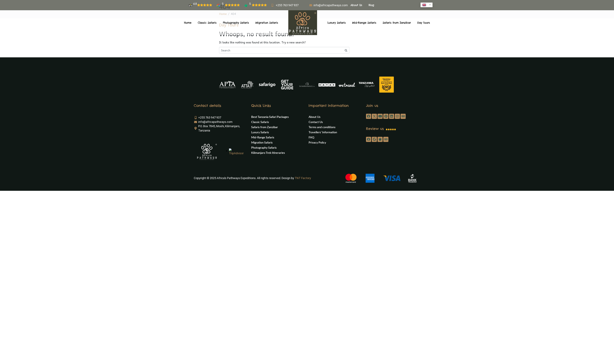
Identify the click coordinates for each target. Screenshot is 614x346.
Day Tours (423, 22)
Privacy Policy (317, 142)
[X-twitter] (374, 116)
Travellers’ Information (323, 132)
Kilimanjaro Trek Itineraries (268, 153)
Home (187, 22)
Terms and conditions (322, 127)
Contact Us (316, 122)
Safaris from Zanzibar (397, 22)
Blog (371, 5)
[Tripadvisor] (403, 116)
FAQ (311, 137)
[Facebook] (368, 116)
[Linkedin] (391, 116)
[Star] (380, 139)
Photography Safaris (236, 22)
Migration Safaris (266, 22)
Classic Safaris (207, 22)
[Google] (374, 139)
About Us (356, 5)
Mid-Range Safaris (364, 22)
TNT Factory (303, 178)
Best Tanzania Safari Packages (270, 117)
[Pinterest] (385, 116)
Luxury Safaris (336, 22)
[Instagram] (397, 116)
